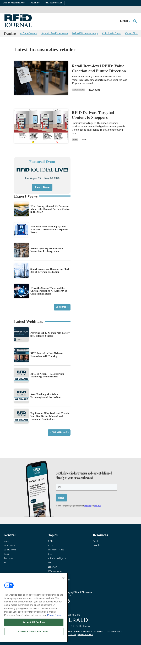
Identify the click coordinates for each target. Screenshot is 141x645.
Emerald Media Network (14, 3)
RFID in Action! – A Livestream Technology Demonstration (47, 375)
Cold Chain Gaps (111, 33)
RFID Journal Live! (53, 3)
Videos (6, 554)
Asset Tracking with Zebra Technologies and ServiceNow (45, 395)
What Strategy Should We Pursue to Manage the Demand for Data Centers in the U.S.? (50, 209)
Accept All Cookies (34, 622)
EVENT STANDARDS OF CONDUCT (90, 631)
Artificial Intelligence (57, 558)
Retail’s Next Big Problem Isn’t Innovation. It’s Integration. (46, 250)
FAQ (6, 563)
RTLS (50, 545)
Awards (96, 545)
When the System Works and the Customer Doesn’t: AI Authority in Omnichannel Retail (48, 291)
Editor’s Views (10, 550)
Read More (62, 307)
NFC (50, 563)
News (75, 140)
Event (95, 541)
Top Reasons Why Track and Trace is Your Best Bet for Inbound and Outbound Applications (49, 416)
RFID (50, 541)
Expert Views (78, 90)
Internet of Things (56, 550)
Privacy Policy (54, 615)
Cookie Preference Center (34, 631)
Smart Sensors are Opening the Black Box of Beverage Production (49, 270)
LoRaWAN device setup (85, 33)
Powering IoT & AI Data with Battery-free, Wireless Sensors (50, 334)
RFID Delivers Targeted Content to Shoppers (93, 114)
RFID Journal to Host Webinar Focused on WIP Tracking (46, 354)
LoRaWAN (52, 567)
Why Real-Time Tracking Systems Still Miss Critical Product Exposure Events (49, 229)
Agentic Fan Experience (54, 33)
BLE (50, 554)
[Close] (63, 578)
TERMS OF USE (69, 634)
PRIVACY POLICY (85, 634)
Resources (8, 558)
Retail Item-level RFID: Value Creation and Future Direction (99, 68)
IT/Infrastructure (55, 571)
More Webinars (59, 432)
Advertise (35, 3)
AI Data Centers (28, 33)
